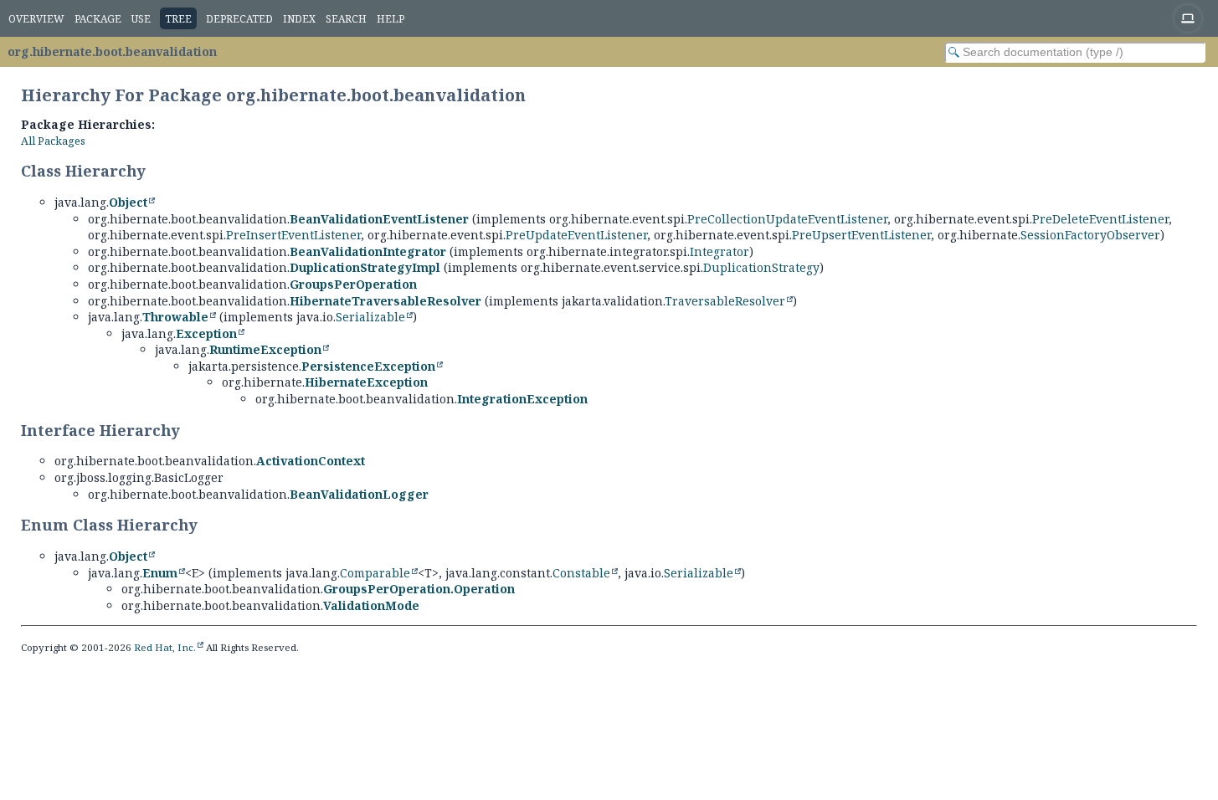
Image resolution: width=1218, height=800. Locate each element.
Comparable (375, 573)
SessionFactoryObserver (1090, 235)
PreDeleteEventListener (1100, 219)
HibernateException (366, 382)
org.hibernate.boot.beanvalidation (112, 51)
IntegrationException (522, 399)
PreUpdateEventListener (576, 235)
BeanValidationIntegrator (368, 251)
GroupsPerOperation (353, 284)
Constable (581, 573)
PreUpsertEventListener (861, 235)
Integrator (719, 251)
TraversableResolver (725, 301)
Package (98, 19)
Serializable (370, 317)
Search (346, 19)
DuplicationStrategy (761, 267)
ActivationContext (310, 461)
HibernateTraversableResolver (385, 301)
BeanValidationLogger (359, 494)
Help (390, 19)
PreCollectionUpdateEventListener (787, 219)
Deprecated (239, 19)
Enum (159, 573)
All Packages (53, 141)
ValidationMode (371, 605)
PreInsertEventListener (293, 235)
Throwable (175, 317)
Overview (36, 19)
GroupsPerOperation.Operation (419, 589)
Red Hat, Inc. (165, 647)
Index (299, 19)
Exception (206, 333)
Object (128, 202)
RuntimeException (265, 349)
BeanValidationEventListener (379, 219)
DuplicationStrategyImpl (365, 267)
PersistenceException (368, 366)
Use (141, 19)
